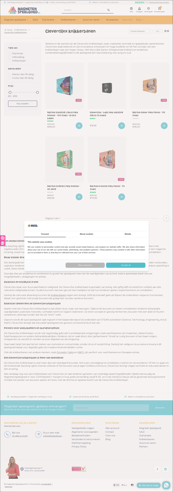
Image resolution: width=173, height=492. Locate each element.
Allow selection (85, 265)
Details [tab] (128, 234)
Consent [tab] (45, 234)
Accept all (125, 265)
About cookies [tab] (86, 234)
